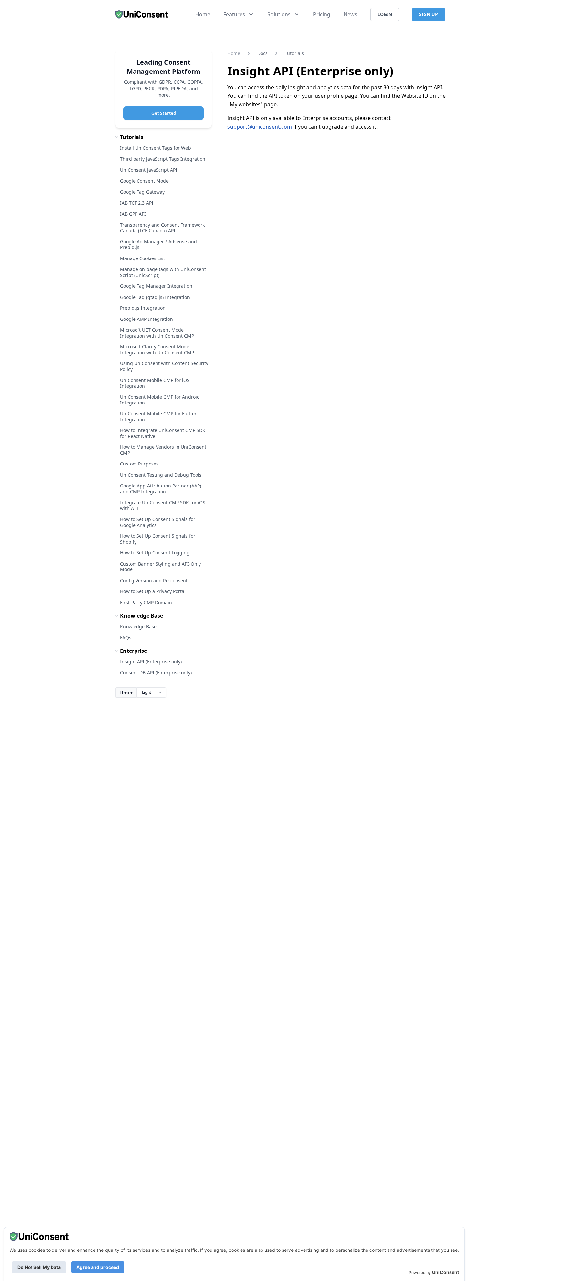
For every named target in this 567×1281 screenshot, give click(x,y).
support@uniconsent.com (259, 126)
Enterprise (133, 650)
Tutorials (131, 137)
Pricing (321, 14)
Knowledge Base (141, 615)
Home (202, 14)
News (350, 14)
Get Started (163, 113)
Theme (126, 692)
